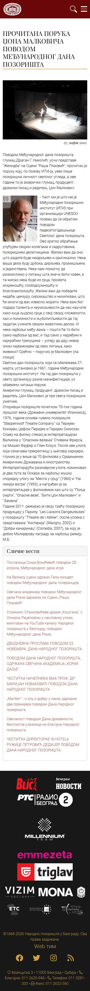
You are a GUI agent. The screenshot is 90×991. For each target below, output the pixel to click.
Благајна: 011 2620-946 (25, 978)
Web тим (45, 946)
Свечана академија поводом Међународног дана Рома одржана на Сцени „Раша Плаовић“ (44, 597)
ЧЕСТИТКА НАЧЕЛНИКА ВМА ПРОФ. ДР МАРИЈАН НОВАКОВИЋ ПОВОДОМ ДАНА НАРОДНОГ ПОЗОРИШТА (42, 684)
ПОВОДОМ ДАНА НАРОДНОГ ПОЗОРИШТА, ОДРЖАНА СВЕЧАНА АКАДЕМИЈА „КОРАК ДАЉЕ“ (44, 663)
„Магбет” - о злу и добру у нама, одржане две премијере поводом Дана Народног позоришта (42, 704)
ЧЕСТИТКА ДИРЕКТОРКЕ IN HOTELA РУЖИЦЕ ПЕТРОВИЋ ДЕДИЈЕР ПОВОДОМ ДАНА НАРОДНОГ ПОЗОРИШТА (43, 744)
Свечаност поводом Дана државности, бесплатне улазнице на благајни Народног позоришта (43, 724)
